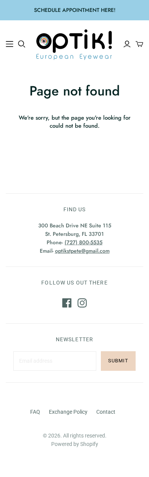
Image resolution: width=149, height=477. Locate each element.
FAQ (35, 412)
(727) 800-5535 (83, 242)
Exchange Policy (68, 412)
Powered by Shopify (74, 444)
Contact (105, 412)
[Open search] (22, 44)
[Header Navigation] (9, 44)
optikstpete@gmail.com (82, 251)
